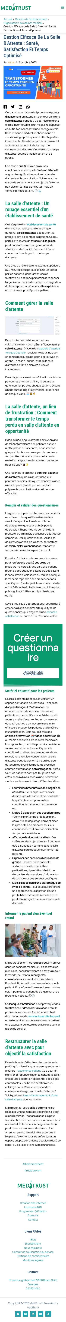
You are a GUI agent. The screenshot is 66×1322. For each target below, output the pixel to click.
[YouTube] (40, 1314)
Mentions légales (33, 1260)
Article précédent (33, 1164)
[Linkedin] (20, 107)
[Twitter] (13, 107)
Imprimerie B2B (33, 1207)
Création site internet (33, 1203)
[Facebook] (5, 107)
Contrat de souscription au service (33, 1252)
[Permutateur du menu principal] (62, 7)
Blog (33, 1239)
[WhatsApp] (28, 107)
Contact (33, 1219)
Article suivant (33, 1170)
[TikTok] (48, 1314)
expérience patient (29, 1070)
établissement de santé (41, 224)
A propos (33, 1215)
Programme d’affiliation (33, 1211)
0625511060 (33, 1288)
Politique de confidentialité (33, 1256)
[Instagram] (25, 1314)
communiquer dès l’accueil (44, 1016)
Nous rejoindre (33, 1247)
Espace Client (33, 1243)
